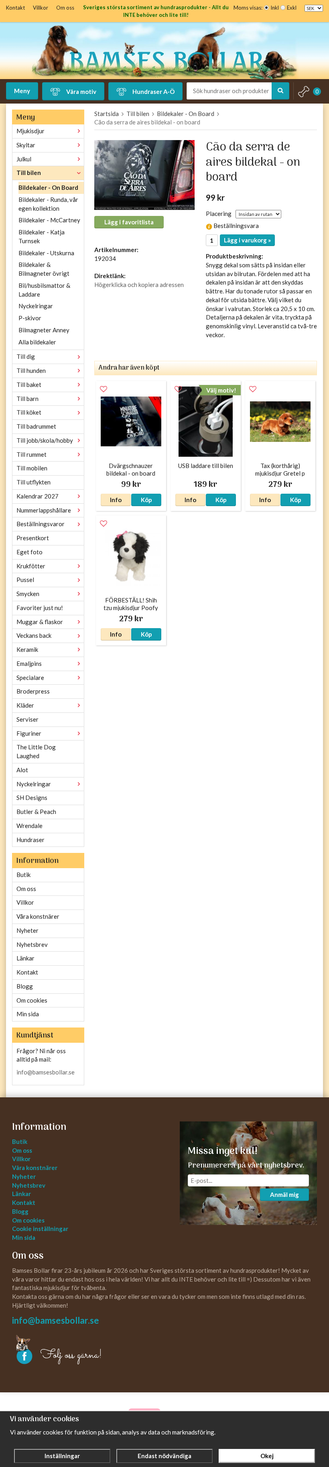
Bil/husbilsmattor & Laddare (44, 290)
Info (116, 499)
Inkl (274, 7)
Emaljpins (29, 663)
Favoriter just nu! (39, 607)
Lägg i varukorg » (247, 240)
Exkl (292, 7)
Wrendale (29, 825)
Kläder (25, 705)
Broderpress (33, 691)
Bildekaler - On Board (48, 187)
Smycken (27, 593)
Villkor (40, 7)
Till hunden (31, 370)
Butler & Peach (36, 811)
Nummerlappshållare (43, 510)
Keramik (27, 649)
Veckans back (33, 635)
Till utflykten (33, 482)
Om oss (65, 7)
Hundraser (30, 839)
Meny (22, 90)
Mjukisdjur (30, 130)
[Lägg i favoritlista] (103, 389)
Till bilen (28, 172)
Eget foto (29, 551)
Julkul (23, 159)
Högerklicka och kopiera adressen (139, 284)
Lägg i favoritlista (129, 222)
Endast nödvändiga (164, 1455)
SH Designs (31, 797)
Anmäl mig (284, 1194)
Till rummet (31, 454)
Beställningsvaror (40, 523)
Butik (23, 874)
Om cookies (31, 1000)
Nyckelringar (35, 305)
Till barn (27, 398)
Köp (146, 499)
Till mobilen (31, 468)
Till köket (28, 412)
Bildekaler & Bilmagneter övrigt (43, 269)
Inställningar (62, 1455)
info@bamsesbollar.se (45, 1072)
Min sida (27, 1013)
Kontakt (15, 7)
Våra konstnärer (37, 916)
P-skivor (29, 317)
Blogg (24, 986)
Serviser (27, 719)
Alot (22, 769)
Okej (267, 1455)
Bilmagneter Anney (43, 330)
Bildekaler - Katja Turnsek (41, 236)
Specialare (30, 677)
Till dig (25, 356)
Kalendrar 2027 (37, 496)
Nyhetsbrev (32, 944)
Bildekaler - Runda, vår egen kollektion (48, 204)
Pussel (25, 579)
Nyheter (27, 930)
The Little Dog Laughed (36, 751)
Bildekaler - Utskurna (46, 252)
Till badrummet (36, 426)
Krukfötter (30, 566)
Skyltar (25, 145)
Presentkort (32, 537)
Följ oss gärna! (71, 1355)
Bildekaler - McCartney (49, 220)
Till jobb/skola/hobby (44, 440)
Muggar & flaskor (39, 621)
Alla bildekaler (37, 342)
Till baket (28, 384)
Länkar (25, 958)
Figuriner (28, 733)
